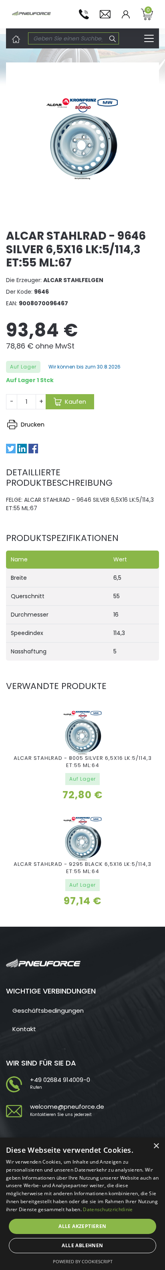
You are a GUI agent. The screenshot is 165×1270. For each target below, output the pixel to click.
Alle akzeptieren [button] (82, 1226)
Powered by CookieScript (83, 1261)
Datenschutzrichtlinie (108, 1209)
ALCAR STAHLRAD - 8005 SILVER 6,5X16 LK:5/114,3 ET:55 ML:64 (83, 761)
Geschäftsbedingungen (48, 1010)
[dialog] (82, 1204)
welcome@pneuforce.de (67, 1106)
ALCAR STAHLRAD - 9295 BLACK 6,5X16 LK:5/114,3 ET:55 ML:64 (82, 867)
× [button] (156, 1146)
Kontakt (24, 1029)
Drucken (31, 424)
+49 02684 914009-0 (60, 1080)
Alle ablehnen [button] (82, 1245)
